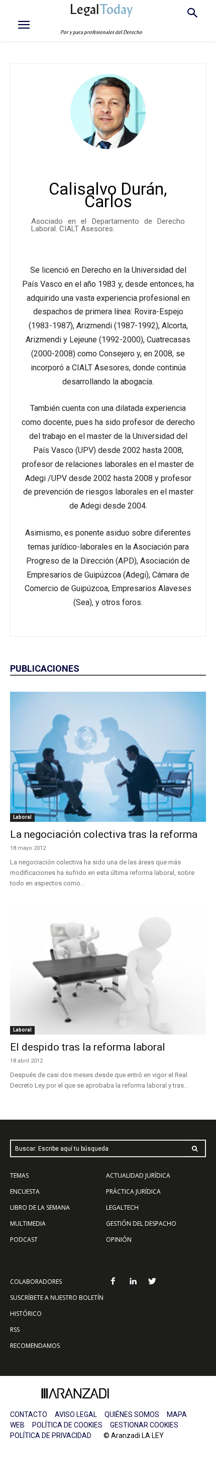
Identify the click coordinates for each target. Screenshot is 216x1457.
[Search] (194, 1148)
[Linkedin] (133, 1282)
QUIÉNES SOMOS (131, 1414)
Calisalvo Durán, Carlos (108, 195)
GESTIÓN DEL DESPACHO (141, 1223)
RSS (15, 1329)
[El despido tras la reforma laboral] (108, 969)
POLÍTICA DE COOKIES (67, 1425)
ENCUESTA (25, 1191)
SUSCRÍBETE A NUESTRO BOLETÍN (56, 1297)
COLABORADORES (36, 1281)
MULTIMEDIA (28, 1223)
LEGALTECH (122, 1207)
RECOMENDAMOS (35, 1345)
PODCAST (24, 1239)
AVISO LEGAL (76, 1414)
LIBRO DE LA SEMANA (40, 1207)
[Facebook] (113, 1282)
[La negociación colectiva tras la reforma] (108, 757)
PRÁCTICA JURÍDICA (133, 1191)
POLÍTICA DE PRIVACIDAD (50, 1435)
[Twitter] (152, 1282)
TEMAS (19, 1175)
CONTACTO (28, 1414)
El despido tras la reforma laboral (87, 1047)
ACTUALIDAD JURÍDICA (138, 1175)
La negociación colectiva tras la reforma (103, 834)
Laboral (22, 817)
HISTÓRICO (26, 1313)
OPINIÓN (119, 1239)
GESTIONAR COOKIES (144, 1425)
